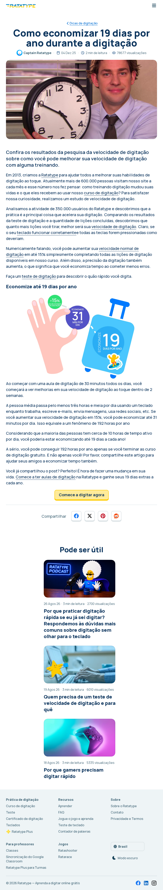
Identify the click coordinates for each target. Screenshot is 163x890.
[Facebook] (138, 883)
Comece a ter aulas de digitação (46, 477)
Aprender (65, 806)
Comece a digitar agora (81, 494)
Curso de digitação (20, 806)
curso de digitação (101, 192)
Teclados (13, 825)
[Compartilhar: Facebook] (76, 516)
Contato (117, 812)
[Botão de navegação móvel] (154, 6)
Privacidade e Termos (127, 818)
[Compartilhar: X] (89, 516)
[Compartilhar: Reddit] (116, 516)
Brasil (122, 846)
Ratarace (65, 857)
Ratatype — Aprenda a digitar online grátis (48, 883)
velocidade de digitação (113, 226)
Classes (12, 850)
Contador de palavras (74, 831)
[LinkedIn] (146, 883)
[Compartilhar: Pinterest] (103, 516)
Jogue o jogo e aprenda (75, 818)
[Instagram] (154, 883)
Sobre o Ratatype (124, 806)
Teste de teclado (71, 825)
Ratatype (49, 175)
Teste (10, 812)
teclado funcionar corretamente (46, 232)
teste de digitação (39, 276)
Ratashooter (67, 850)
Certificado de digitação (24, 818)
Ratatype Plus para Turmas (26, 867)
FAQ (61, 812)
